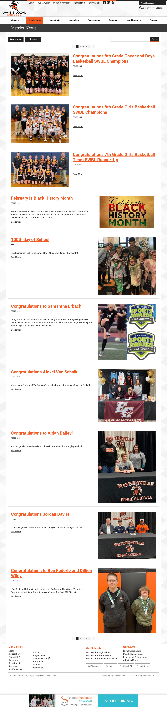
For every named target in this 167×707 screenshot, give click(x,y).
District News (35, 20)
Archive (17, 39)
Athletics (54, 20)
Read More (78, 75)
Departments (94, 20)
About (31, 3)
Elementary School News (135, 657)
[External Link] (83, 700)
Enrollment (79, 3)
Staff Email (125, 666)
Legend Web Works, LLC (120, 675)
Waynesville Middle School (99, 655)
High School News (132, 650)
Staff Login (94, 3)
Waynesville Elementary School (101, 658)
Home (11, 650)
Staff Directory (134, 20)
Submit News (142, 666)
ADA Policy (138, 675)
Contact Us (110, 666)
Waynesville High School (98, 652)
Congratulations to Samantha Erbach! (46, 306)
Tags (34, 39)
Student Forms (60, 3)
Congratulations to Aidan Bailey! (42, 433)
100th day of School (30, 239)
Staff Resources (94, 666)
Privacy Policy (148, 675)
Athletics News (130, 660)
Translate (158, 7)
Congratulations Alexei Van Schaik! (45, 371)
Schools (14, 20)
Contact (153, 20)
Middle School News (133, 654)
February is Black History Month (42, 198)
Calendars (74, 20)
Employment (44, 3)
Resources (113, 20)
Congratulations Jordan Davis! (40, 514)
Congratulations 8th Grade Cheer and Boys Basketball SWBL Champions (114, 58)
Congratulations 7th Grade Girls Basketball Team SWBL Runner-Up (114, 157)
